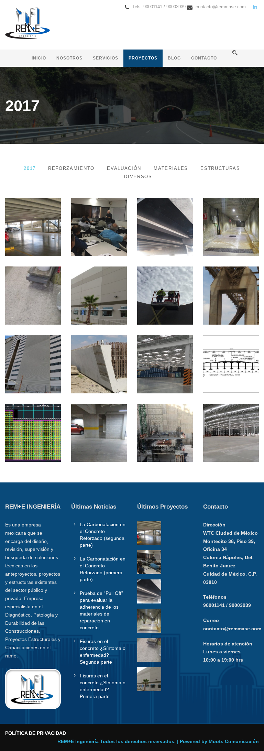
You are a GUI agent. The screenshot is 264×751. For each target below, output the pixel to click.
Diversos (138, 176)
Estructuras (220, 168)
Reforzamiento (71, 168)
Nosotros (69, 58)
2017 (30, 168)
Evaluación (124, 168)
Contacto (204, 58)
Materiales (171, 168)
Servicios (105, 58)
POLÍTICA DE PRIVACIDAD (35, 733)
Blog (174, 58)
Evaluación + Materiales (33, 214)
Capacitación (102, 218)
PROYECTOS (143, 58)
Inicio (39, 58)
